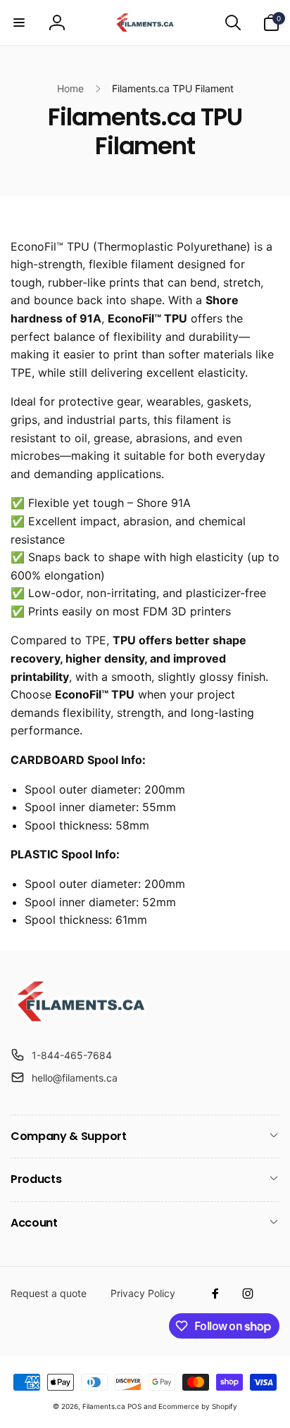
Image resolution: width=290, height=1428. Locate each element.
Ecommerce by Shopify (197, 1406)
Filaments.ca (103, 1406)
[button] (19, 22)
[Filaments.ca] (81, 1020)
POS (134, 1406)
